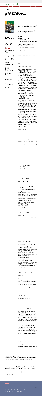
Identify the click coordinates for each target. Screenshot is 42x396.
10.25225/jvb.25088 (7, 62)
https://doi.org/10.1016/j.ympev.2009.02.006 (23, 57)
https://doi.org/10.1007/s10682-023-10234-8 (24, 312)
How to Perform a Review (13, 388)
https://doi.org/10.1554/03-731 (21, 253)
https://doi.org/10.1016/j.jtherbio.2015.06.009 (27, 250)
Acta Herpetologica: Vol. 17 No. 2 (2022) (9, 364)
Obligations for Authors (7, 391)
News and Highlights (24, 6)
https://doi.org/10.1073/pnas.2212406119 (22, 166)
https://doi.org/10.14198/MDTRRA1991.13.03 (28, 60)
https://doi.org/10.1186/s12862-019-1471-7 (22, 235)
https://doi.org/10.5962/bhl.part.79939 (31, 244)
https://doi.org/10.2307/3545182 (21, 215)
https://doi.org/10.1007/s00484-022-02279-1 (32, 93)
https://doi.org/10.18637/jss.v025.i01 (24, 207)
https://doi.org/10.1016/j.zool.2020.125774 (28, 247)
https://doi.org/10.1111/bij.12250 (21, 275)
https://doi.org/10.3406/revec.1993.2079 (32, 217)
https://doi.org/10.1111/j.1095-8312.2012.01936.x (27, 260)
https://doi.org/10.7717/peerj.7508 (30, 120)
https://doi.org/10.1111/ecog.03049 (21, 258)
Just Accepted (18, 6)
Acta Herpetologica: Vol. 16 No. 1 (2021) (31, 368)
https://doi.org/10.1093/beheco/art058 (22, 39)
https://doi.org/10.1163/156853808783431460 (24, 178)
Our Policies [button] (30, 6)
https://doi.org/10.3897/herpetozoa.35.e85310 (25, 151)
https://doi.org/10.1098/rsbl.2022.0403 (22, 187)
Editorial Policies (25, 389)
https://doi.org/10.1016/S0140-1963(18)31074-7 (25, 298)
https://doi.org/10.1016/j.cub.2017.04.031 (22, 126)
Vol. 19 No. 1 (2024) (7, 9)
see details (9, 376)
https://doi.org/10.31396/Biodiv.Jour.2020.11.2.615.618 (29, 73)
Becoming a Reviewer (13, 389)
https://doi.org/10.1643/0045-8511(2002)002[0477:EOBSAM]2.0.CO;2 (25, 66)
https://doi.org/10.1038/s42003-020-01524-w (23, 181)
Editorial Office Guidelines (20, 388)
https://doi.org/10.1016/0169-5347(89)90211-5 (30, 189)
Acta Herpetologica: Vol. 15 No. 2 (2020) (28, 358)
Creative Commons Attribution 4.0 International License (9, 53)
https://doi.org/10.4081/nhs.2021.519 (26, 302)
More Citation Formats (7, 48)
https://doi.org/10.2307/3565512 (24, 219)
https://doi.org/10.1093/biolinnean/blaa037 (28, 263)
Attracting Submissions (19, 391)
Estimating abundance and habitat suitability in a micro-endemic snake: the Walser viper (15, 358)
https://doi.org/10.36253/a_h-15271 (9, 34)
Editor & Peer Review (19, 389)
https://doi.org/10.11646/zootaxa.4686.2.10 (22, 129)
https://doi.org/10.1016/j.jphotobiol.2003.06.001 (26, 104)
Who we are (25, 388)
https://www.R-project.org (29, 269)
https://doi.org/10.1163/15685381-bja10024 (27, 212)
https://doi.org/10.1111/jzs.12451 (21, 295)
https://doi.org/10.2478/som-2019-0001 (28, 308)
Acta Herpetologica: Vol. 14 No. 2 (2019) (31, 366)
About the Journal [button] (7, 6)
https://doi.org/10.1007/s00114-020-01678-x (22, 96)
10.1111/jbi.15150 (7, 68)
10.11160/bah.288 (7, 87)
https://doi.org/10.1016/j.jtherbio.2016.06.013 (22, 232)
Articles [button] (13, 6)
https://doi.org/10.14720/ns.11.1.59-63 (24, 205)
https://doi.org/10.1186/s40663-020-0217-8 (24, 70)
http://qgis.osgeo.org (26, 267)
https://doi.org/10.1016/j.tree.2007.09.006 (23, 203)
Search (36, 6)
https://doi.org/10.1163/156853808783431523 (29, 209)
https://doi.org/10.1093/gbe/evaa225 (21, 193)
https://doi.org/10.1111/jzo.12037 (21, 101)
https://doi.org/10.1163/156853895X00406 (27, 241)
